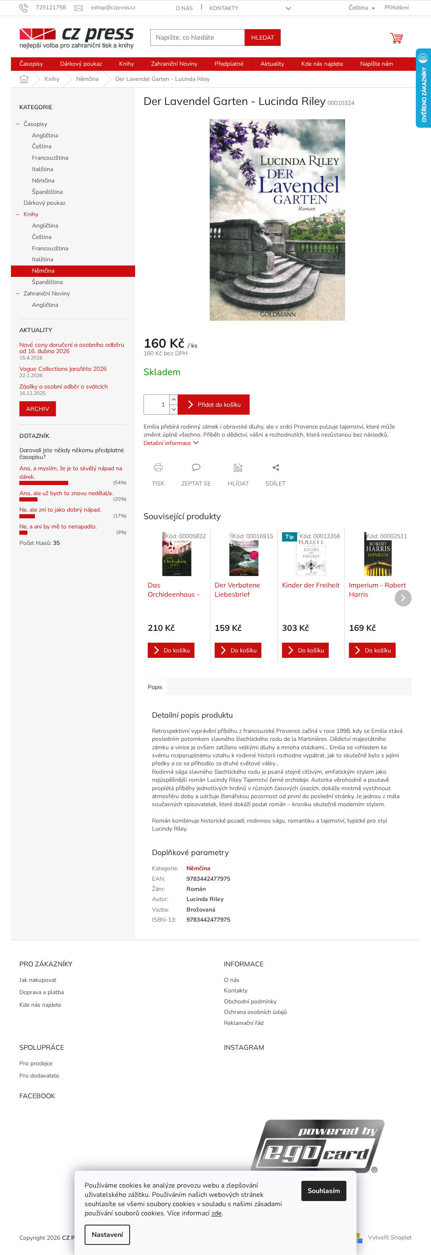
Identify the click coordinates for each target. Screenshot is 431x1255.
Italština (42, 169)
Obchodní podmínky (250, 1002)
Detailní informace (167, 443)
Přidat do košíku (219, 404)
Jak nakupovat (37, 980)
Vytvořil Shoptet (390, 1238)
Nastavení (107, 1234)
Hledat (262, 37)
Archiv (37, 409)
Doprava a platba (41, 992)
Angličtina (45, 135)
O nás (184, 8)
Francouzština (50, 158)
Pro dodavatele (39, 1076)
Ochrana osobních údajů (255, 1012)
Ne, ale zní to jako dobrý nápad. (60, 510)
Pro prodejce (35, 1063)
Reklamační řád (243, 1023)
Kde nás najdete (40, 1005)
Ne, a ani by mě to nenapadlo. (58, 527)
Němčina (43, 181)
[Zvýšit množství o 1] (173, 400)
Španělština (47, 192)
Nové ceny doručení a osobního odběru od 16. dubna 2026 (71, 348)
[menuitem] (31, 64)
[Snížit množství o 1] (173, 409)
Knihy (31, 214)
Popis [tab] (155, 687)
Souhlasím (324, 1191)
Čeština (41, 146)
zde (216, 1213)
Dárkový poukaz (44, 203)
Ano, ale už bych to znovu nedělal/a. (66, 493)
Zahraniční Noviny (47, 294)
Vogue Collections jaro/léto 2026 (62, 369)
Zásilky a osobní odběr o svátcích (63, 386)
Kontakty (224, 8)
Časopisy (35, 124)
